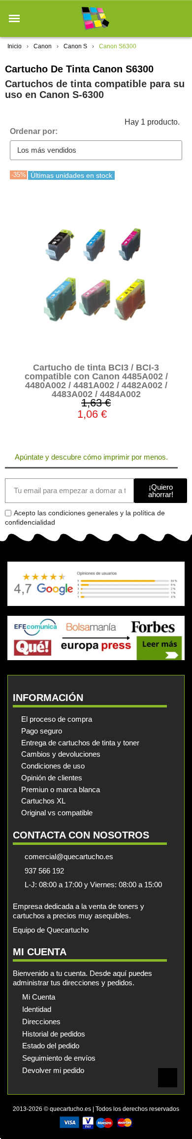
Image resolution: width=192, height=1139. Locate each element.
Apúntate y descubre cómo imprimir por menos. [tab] (91, 457)
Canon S (75, 46)
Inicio (14, 46)
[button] (14, 18)
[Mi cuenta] (161, 18)
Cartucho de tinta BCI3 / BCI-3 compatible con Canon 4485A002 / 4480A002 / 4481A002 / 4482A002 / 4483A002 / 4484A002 (96, 381)
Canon (42, 46)
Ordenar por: (34, 131)
